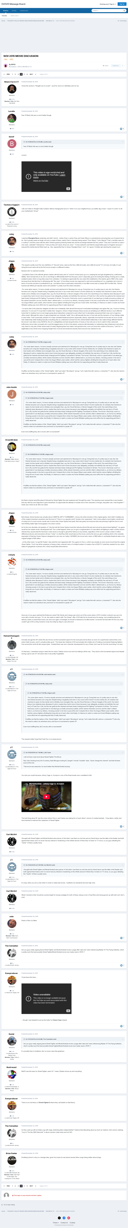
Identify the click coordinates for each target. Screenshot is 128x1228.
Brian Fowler (11, 1153)
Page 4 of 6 (43, 74)
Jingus (11, 261)
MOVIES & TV (27, 67)
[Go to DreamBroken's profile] (11, 446)
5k (13, 572)
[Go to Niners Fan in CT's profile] (11, 88)
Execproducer (11, 973)
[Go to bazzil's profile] (11, 143)
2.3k (12, 990)
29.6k (12, 686)
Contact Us (64, 1223)
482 (12, 154)
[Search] (124, 10)
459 (12, 128)
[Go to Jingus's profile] (11, 268)
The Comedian (11, 946)
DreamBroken (11, 440)
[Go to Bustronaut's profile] (11, 1074)
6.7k (12, 1084)
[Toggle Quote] (24, 142)
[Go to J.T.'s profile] (11, 676)
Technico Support (11, 205)
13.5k (12, 222)
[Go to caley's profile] (11, 241)
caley (11, 234)
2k (13, 963)
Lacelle (11, 111)
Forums (4, 15)
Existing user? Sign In (107, 4)
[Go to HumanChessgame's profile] (11, 644)
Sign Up (122, 4)
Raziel (11, 1034)
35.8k (12, 852)
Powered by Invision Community (64, 1225)
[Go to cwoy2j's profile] (11, 561)
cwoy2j (11, 555)
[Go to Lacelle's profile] (11, 118)
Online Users (14, 15)
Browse (5, 10)
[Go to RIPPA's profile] (6, 65)
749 (12, 404)
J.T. (11, 669)
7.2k (12, 457)
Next (31, 74)
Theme (55, 1223)
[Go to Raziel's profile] (11, 1041)
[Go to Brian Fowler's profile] (11, 1160)
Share (106, 65)
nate (12, 916)
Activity (14, 10)
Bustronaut (11, 1067)
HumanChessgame (11, 637)
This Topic (116, 10)
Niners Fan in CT (11, 82)
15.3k (12, 1051)
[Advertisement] (38, 39)
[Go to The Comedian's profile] (11, 952)
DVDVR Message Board (13, 4)
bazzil (11, 137)
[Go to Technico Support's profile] (11, 211)
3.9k (12, 655)
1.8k (12, 278)
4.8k (12, 251)
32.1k (12, 1171)
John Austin (11, 387)
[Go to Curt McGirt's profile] (11, 841)
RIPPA (13, 64)
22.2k (12, 99)
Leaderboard (24, 10)
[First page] (4, 74)
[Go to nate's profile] (11, 923)
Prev (8, 74)
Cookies (72, 1223)
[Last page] (35, 74)
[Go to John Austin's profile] (11, 394)
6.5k (12, 934)
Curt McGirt (11, 834)
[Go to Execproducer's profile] (11, 980)
